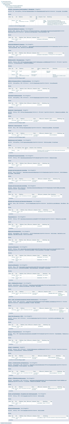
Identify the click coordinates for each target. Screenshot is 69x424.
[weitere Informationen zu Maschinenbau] (3, 4)
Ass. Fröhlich (10, 350)
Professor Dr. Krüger (53, 157)
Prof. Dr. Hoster (54, 233)
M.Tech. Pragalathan (23, 365)
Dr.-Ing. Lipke (58, 11)
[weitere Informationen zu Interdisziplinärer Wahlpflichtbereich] (6, 7)
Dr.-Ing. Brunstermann (18, 63)
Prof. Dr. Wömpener (63, 172)
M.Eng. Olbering (17, 173)
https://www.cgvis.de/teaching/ (26, 157)
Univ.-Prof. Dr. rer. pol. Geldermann (53, 203)
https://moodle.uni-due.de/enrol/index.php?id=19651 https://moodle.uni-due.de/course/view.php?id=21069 (40, 248)
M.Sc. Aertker (37, 302)
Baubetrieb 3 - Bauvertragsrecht (15, 110)
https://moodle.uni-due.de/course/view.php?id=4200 (50, 30)
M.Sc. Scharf (32, 286)
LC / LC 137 (40, 226)
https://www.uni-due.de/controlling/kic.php (31, 172)
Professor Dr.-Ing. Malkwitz (60, 112)
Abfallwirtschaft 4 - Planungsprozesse (16, 60)
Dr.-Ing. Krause (55, 142)
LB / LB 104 (39, 104)
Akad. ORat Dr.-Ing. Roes (18, 234)
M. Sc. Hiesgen (10, 173)
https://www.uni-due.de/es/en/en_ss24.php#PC (29, 218)
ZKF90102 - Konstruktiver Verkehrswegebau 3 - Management (21, 9)
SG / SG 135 (40, 90)
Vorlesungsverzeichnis (7, 1)
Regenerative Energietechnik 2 (14, 231)
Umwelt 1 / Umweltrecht (13, 347)
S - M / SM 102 (39, 403)
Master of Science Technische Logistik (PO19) (14, 5)
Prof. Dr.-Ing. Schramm (42, 31)
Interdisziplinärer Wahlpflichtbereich (14, 7)
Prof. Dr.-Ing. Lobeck (48, 142)
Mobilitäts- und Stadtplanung (51, 301)
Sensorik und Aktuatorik (13, 247)
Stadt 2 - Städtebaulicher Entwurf (15, 283)
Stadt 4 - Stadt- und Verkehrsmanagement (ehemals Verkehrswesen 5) (23, 299)
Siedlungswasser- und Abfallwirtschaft (44, 61)
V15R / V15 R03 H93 (51, 357)
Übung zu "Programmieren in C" (15, 331)
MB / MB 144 (39, 257)
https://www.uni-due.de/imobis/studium (36, 285)
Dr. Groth (32, 302)
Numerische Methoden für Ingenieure (16, 29)
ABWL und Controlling (61, 187)
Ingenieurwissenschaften (8, 2)
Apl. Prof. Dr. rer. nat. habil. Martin (31, 31)
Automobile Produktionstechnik (15, 95)
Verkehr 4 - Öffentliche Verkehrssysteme (17, 378)
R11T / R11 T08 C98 (49, 72)
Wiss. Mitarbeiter (58, 333)
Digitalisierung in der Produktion (15, 140)
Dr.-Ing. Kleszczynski (53, 83)
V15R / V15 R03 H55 (44, 21)
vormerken (11, 25)
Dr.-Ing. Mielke (64, 11)
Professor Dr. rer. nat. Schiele (61, 218)
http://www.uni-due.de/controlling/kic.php (34, 187)
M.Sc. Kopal (43, 381)
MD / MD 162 (39, 241)
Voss (48, 31)
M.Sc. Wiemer (63, 203)
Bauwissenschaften (30, 11)
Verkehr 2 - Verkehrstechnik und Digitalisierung (18, 362)
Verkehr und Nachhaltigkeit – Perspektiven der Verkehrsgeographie (23, 393)
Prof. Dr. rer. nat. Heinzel (27, 234)
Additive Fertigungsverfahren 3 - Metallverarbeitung (19, 81)
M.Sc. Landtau (38, 286)
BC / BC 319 (50, 180)
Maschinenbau (7, 4)
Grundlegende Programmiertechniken (16, 155)
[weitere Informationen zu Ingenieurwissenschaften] (2, 3)
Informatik (37, 157)
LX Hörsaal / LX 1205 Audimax (42, 39)
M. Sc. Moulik (47, 249)
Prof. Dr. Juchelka (41, 395)
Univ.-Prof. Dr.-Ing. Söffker (30, 249)
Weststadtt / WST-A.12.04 (53, 293)
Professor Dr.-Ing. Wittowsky (24, 286)
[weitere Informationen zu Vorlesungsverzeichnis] (1, 1)
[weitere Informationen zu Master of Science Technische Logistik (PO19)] (5, 5)
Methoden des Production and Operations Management (20, 201)
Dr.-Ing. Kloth (26, 381)
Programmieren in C (12, 216)
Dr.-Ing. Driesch (53, 249)
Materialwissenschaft (41, 11)
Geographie (25, 395)
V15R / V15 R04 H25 (53, 373)
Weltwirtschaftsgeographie (14, 408)
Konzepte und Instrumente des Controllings (17, 170)
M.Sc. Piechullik (56, 127)
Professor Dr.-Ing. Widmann (29, 63)
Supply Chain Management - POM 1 (16, 316)
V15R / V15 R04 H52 (53, 120)
